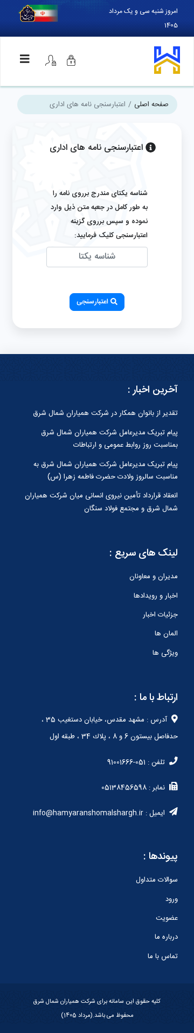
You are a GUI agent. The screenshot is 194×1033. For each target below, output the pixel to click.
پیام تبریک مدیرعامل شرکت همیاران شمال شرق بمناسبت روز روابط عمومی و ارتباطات (109, 439)
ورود (171, 899)
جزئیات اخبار (160, 615)
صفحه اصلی (151, 104)
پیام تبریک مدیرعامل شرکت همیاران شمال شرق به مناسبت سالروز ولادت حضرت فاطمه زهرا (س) (105, 471)
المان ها (166, 634)
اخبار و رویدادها (156, 596)
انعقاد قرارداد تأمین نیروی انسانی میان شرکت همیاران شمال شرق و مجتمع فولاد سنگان (101, 502)
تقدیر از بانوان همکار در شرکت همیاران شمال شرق (105, 413)
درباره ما (166, 937)
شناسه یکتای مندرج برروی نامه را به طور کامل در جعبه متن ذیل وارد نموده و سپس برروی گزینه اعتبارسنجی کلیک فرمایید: (99, 214)
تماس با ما (163, 956)
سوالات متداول (157, 880)
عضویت (167, 918)
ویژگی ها (165, 653)
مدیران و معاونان (153, 577)
